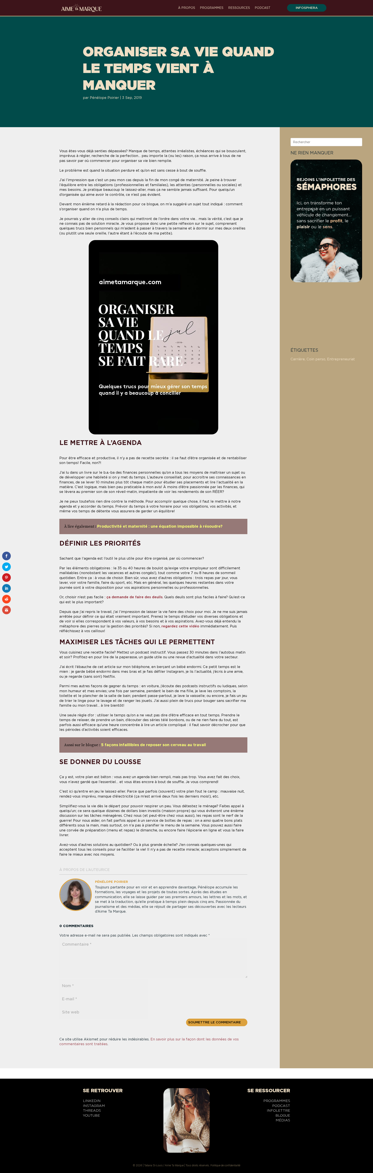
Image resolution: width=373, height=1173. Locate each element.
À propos (186, 7)
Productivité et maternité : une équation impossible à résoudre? (160, 526)
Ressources (239, 7)
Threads (92, 1111)
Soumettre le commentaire (214, 1022)
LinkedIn (92, 1101)
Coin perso (316, 359)
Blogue (282, 1116)
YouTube (91, 1116)
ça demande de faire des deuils (134, 597)
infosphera (307, 8)
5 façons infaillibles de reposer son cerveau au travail (153, 744)
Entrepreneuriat (341, 359)
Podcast (262, 7)
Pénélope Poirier (104, 98)
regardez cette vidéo (180, 626)
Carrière (298, 359)
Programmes (211, 7)
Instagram (94, 1106)
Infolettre (278, 1111)
